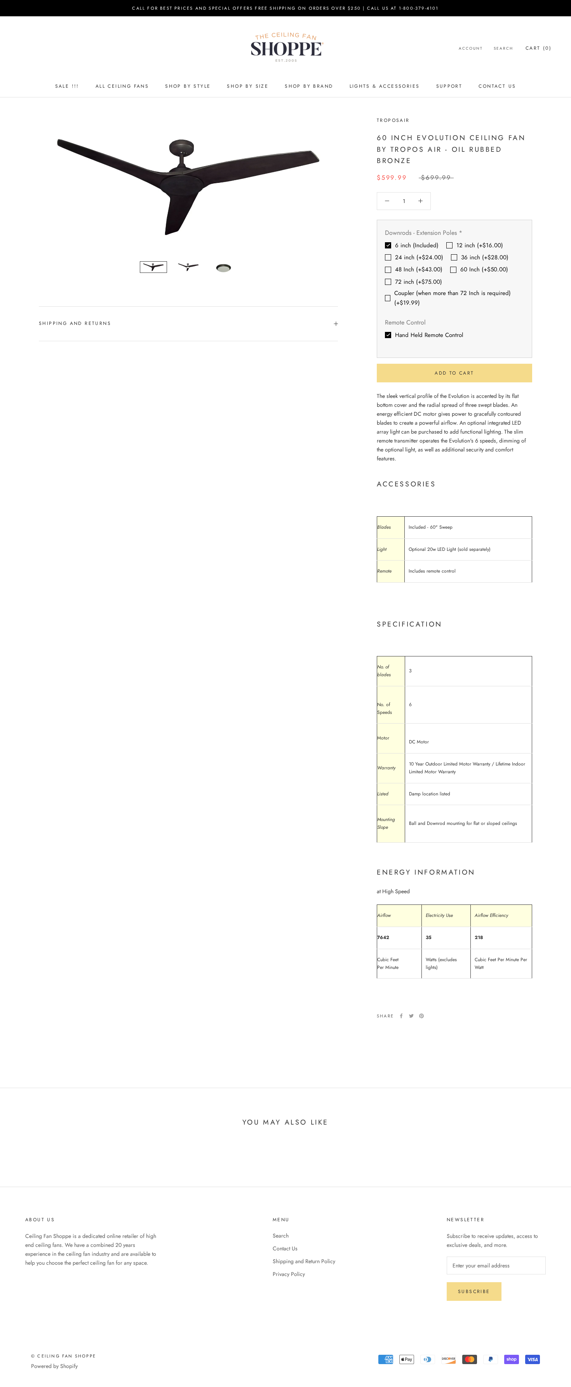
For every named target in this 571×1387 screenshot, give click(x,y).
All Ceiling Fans (122, 86)
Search (503, 48)
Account (471, 48)
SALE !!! (67, 86)
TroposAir (393, 120)
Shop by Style (188, 86)
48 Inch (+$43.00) (418, 269)
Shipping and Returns (75, 323)
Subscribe (474, 1291)
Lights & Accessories (385, 86)
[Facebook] (401, 1016)
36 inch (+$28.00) (484, 257)
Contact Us (497, 86)
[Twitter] (411, 1016)
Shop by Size (247, 86)
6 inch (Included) (417, 245)
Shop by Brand (309, 86)
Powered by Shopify (54, 1366)
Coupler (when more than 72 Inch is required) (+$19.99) (452, 298)
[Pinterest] (421, 1016)
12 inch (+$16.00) (479, 245)
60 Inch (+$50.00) (484, 269)
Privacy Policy (289, 1274)
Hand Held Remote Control (429, 335)
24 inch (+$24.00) (419, 257)
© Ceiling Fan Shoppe (63, 1356)
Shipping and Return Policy (304, 1261)
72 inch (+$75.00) (418, 282)
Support (449, 86)
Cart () (539, 48)
